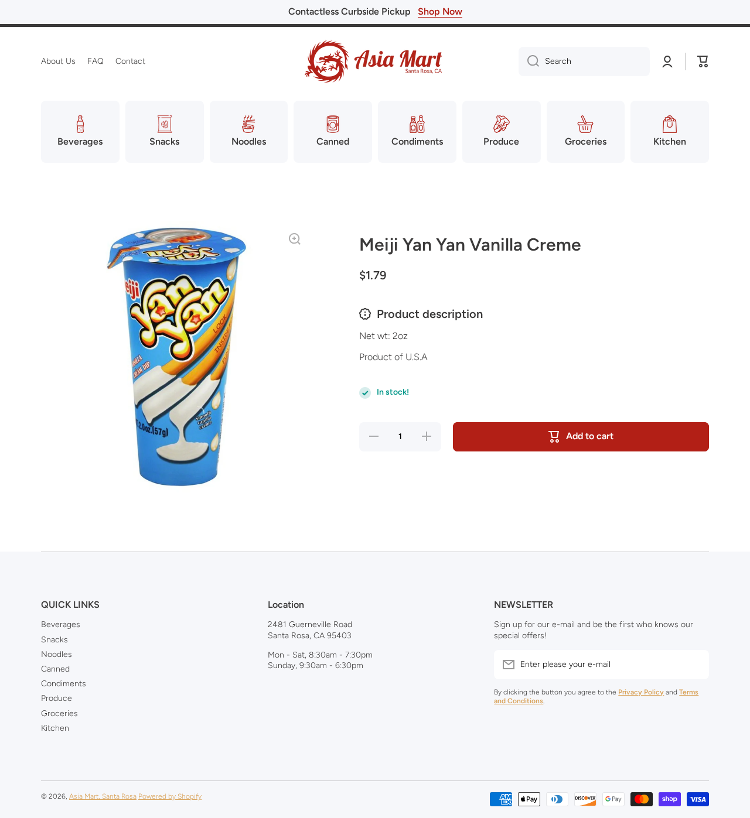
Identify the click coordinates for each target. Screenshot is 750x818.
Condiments (63, 684)
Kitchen (55, 728)
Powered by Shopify (170, 796)
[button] (703, 61)
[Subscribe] (694, 664)
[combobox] (584, 61)
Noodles (56, 654)
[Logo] (375, 61)
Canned (55, 669)
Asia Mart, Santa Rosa (103, 796)
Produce (56, 698)
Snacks (54, 640)
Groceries (59, 713)
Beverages (60, 624)
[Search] (529, 61)
